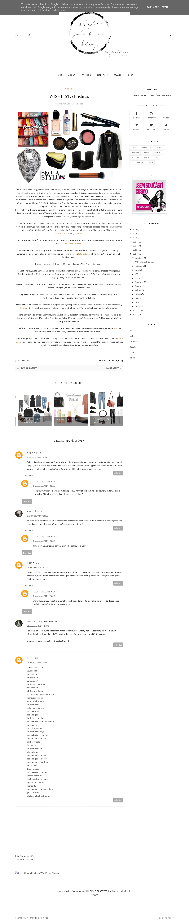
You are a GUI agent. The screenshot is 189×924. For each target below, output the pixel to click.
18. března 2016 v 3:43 (37, 662)
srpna (137, 278)
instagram (151, 118)
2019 (135, 233)
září (136, 274)
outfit (134, 147)
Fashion (86, 75)
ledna (137, 306)
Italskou (79, 233)
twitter (166, 129)
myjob (150, 162)
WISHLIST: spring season (101, 421)
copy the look (137, 162)
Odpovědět (118, 473)
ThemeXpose (41, 918)
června (138, 286)
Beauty (132, 347)
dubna (138, 294)
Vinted (166, 118)
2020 (135, 229)
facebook (136, 118)
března (138, 298)
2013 (135, 310)
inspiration (146, 147)
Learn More (152, 7)
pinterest (136, 129)
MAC (116, 328)
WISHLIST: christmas (144, 262)
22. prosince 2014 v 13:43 (38, 626)
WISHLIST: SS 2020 (65, 420)
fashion (132, 336)
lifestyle (146, 152)
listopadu (139, 266)
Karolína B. (35, 511)
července (139, 282)
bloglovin (151, 129)
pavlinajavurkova (45, 481)
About (72, 75)
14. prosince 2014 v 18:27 (44, 486)
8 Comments (24, 361)
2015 (135, 250)
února (137, 302)
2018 (135, 237)
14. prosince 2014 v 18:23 (44, 596)
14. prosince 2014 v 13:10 (38, 567)
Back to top (165, 918)
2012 (135, 314)
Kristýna (33, 563)
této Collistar (84, 254)
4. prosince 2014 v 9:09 (37, 457)
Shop (130, 75)
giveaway (135, 152)
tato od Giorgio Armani (71, 243)
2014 (135, 254)
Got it (165, 7)
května (138, 290)
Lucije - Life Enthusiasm (43, 621)
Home (59, 75)
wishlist (69, 89)
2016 (135, 245)
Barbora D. (34, 453)
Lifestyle (102, 75)
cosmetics (159, 147)
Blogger (94, 894)
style (146, 157)
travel (155, 157)
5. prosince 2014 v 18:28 (37, 515)
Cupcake (24, 308)
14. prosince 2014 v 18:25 (44, 541)
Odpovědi (28, 475)
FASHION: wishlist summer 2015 (29, 421)
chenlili (32, 658)
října (137, 270)
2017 (135, 241)
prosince (139, 258)
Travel (117, 75)
